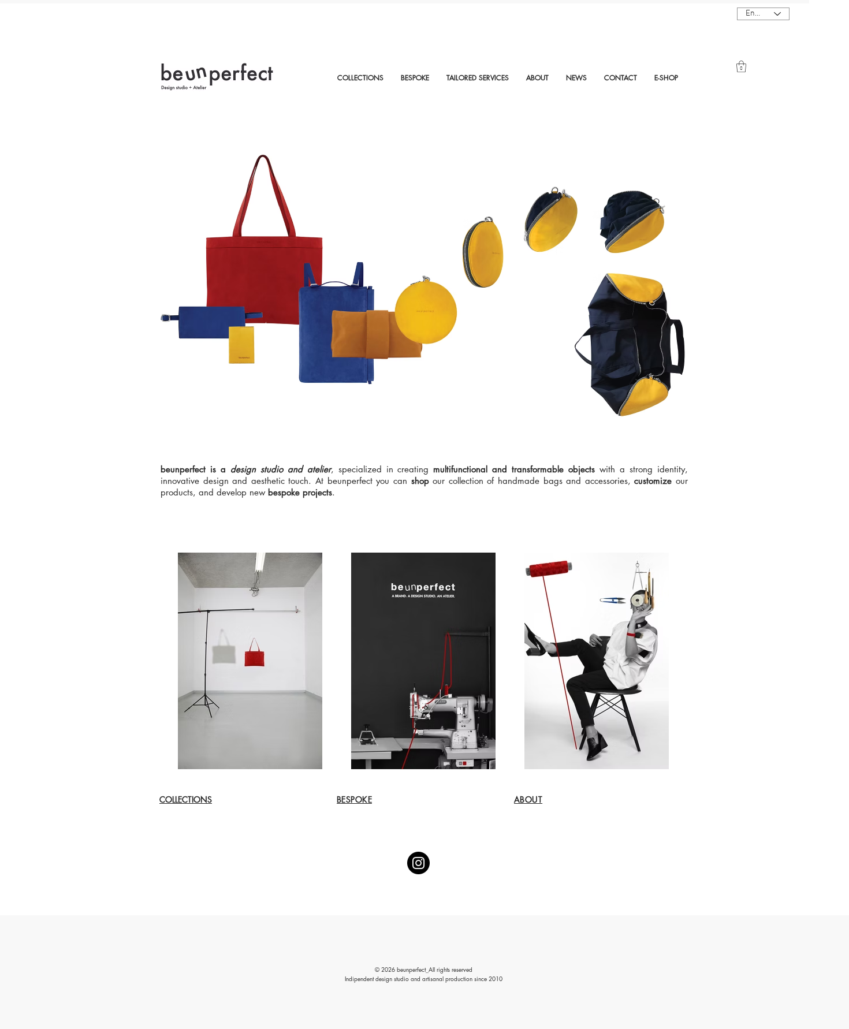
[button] (741, 66)
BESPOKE (354, 799)
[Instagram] (418, 863)
